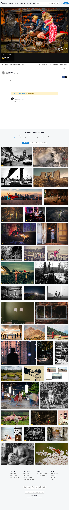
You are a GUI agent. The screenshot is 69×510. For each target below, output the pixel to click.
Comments (64, 64)
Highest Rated (34, 143)
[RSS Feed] (44, 487)
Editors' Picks (26, 473)
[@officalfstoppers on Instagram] (24, 487)
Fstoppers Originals (15, 477)
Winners (5, 64)
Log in (13, 93)
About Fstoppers (55, 473)
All (25, 143)
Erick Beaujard (9, 72)
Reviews (16, 3)
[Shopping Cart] (57, 3)
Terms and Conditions (37, 497)
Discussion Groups (27, 477)
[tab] (25, 143)
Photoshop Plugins (41, 475)
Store (33, 3)
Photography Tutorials (42, 473)
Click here (16, 138)
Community (22, 3)
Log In (61, 3)
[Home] (4, 3)
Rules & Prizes (43, 64)
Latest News (13, 473)
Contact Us (53, 475)
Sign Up (65, 3)
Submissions (54, 64)
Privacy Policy (30, 497)
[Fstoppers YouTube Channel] (28, 487)
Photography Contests (28, 479)
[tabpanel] (34, 306)
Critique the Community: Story (17, 64)
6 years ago (22, 97)
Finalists (44, 143)
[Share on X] (66, 77)
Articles (11, 3)
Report (65, 68)
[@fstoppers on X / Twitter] (36, 487)
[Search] (54, 3)
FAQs (52, 479)
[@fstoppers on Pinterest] (40, 487)
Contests (29, 3)
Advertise (53, 477)
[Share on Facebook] (63, 77)
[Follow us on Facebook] (32, 487)
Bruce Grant (16, 97)
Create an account (21, 93)
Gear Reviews (13, 475)
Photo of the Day (27, 475)
